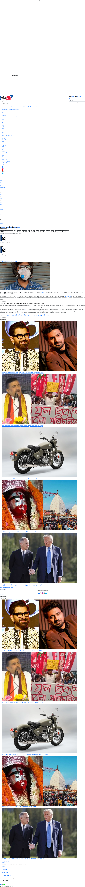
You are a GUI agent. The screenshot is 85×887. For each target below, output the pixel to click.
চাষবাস (3, 141)
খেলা (20, 106)
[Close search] (69, 98)
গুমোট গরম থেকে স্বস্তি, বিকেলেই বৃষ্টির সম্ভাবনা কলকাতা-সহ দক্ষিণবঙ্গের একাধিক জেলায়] (28, 315)
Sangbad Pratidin (6, 861)
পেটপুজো (13, 117)
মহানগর (4, 106)
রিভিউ (7, 135)
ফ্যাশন (10, 117)
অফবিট (3, 127)
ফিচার (3, 156)
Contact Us (4, 869)
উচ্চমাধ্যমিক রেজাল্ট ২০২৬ (6, 161)
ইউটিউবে (25, 309)
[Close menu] (0, 175)
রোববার (3, 155)
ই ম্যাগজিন (4, 145)
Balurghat (2, 587)
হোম (2, 111)
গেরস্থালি (19, 117)
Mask (12, 587)
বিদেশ (12, 106)
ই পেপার (3, 143)
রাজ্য (7, 106)
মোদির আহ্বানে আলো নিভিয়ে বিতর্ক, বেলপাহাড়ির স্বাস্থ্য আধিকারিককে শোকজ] (25, 303)
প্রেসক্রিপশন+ (16, 106)
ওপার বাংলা (3, 130)
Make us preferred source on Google (8, 261)
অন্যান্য (8, 124)
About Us (4, 866)
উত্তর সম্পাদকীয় (9, 152)
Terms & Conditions (6, 875)
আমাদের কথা (4, 152)
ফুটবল (5, 124)
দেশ (9, 106)
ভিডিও (3, 149)
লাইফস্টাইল (29, 106)
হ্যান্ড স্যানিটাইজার (68, 296)
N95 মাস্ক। (43, 292)
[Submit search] (77, 103)
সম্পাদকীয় (3, 151)
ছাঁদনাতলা (3, 164)
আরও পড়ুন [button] (2, 594)
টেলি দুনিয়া (12, 135)
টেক (15, 117)
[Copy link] (2, 246)
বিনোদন (24, 106)
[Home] (6, 97)
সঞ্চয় (40, 106)
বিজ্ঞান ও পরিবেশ (4, 140)
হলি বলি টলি (4, 135)
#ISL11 (3, 112)
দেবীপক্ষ (3, 158)
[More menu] (84, 106)
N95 (14, 587)
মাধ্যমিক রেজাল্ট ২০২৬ (5, 159)
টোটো (17, 117)
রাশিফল (37, 106)
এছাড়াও (1, 223)
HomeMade (8, 587)
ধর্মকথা (3, 128)
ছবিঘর (34, 106)
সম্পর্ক (8, 117)
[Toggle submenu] (0, 192)
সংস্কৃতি (9, 135)
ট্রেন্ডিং (3, 146)
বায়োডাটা (3, 138)
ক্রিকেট (3, 124)
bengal (3, 862)
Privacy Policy (5, 872)
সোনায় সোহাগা (4, 162)
